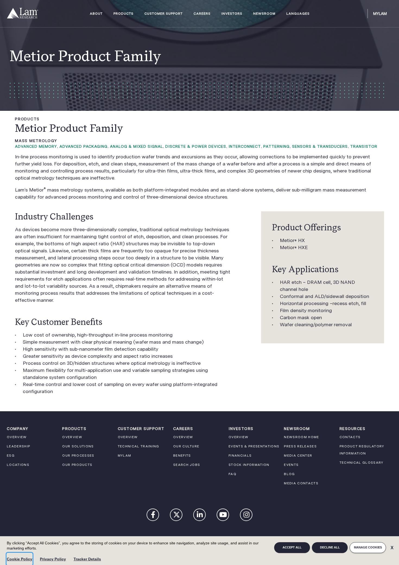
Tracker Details (87, 559)
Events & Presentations (254, 446)
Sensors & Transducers (320, 146)
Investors (231, 13)
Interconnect (245, 146)
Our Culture (186, 446)
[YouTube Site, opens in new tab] (223, 515)
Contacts (350, 437)
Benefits (182, 455)
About (96, 13)
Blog (289, 474)
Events (291, 465)
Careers (202, 13)
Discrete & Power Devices (195, 146)
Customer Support (163, 13)
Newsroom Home (301, 437)
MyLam (380, 13)
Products (123, 13)
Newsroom (264, 13)
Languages (298, 13)
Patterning (276, 146)
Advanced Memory (36, 146)
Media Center (298, 455)
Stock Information (249, 465)
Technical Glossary (362, 462)
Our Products (77, 465)
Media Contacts (301, 483)
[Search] (361, 13)
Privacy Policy (53, 559)
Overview (17, 437)
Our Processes (78, 455)
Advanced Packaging (83, 146)
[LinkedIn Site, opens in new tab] (200, 515)
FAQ (232, 474)
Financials (240, 455)
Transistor (363, 146)
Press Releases (300, 446)
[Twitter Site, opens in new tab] (176, 515)
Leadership (18, 446)
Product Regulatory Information (362, 449)
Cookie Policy (19, 559)
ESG (11, 455)
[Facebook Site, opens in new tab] (153, 515)
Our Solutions (78, 446)
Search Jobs (186, 465)
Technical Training (138, 446)
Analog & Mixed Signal (136, 146)
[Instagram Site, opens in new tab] (246, 515)
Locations (18, 465)
